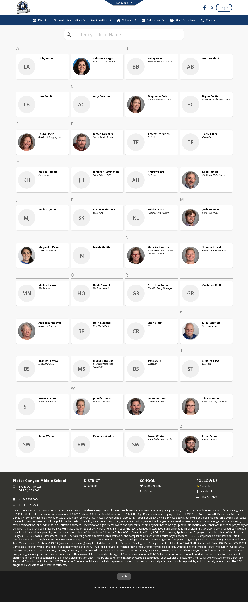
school (147, 480)
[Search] (211, 7)
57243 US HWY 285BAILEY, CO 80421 (30, 488)
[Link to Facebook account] (204, 8)
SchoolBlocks (129, 587)
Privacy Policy (209, 497)
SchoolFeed (148, 587)
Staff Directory (152, 485)
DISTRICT (92, 480)
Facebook (206, 491)
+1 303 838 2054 (29, 499)
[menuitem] (40, 20)
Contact (92, 485)
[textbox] (128, 34)
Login (124, 576)
